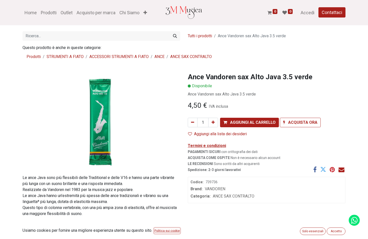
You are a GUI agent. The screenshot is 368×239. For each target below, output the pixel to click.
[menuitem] (31, 12)
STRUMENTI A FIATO (65, 56)
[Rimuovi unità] (193, 122)
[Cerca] (175, 36)
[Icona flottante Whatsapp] (354, 220)
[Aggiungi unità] (213, 122)
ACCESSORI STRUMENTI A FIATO (119, 56)
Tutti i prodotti (200, 36)
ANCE (159, 56)
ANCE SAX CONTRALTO (191, 56)
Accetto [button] (336, 231)
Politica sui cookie (167, 230)
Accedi (307, 12)
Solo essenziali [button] (312, 231)
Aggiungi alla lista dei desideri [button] (220, 134)
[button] (145, 12)
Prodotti (34, 56)
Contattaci (332, 12)
